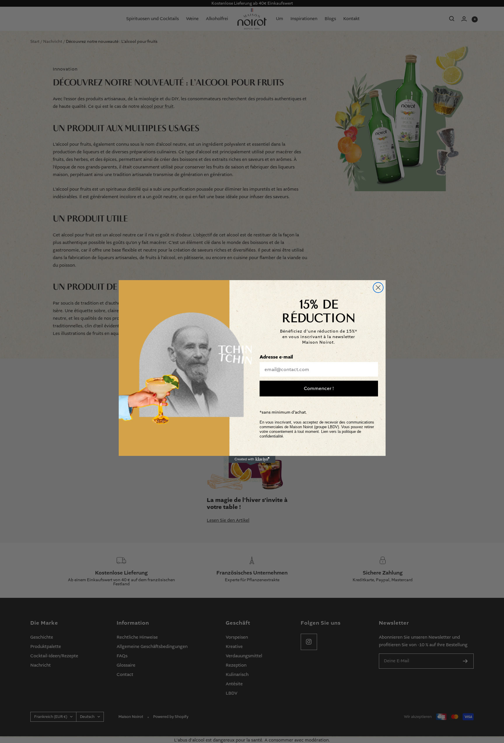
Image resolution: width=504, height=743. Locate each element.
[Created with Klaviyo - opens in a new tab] (252, 459)
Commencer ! (319, 388)
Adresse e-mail (276, 357)
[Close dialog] (378, 287)
